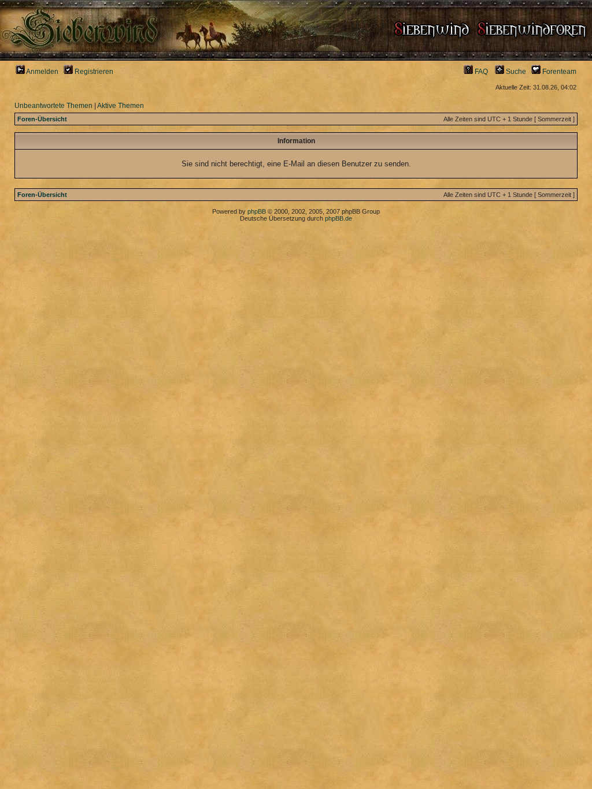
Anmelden (41, 72)
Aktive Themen (120, 106)
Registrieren (93, 72)
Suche (515, 72)
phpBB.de (338, 218)
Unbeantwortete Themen (53, 106)
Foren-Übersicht (42, 119)
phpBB (256, 211)
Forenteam (558, 72)
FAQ (480, 72)
